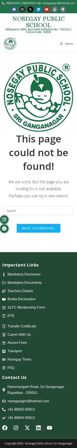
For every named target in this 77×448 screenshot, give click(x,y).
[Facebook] (14, 9)
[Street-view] (55, 9)
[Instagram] (22, 9)
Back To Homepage (38, 228)
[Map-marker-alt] (63, 9)
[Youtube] (47, 9)
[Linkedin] (38, 9)
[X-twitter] (30, 9)
